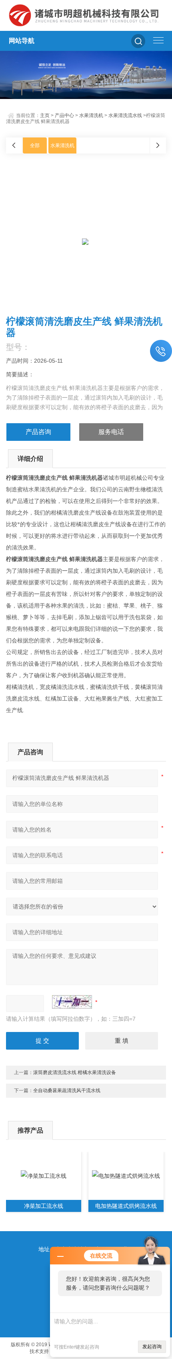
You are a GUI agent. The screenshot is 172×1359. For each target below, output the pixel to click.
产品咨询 (38, 431)
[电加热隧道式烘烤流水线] (126, 1176)
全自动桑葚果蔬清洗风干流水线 (66, 1090)
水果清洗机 (91, 115)
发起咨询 (152, 1346)
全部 (35, 145)
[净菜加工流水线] (43, 1176)
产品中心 (64, 115)
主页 (45, 115)
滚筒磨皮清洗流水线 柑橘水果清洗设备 (74, 1072)
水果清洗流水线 (125, 115)
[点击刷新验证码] (72, 1002)
